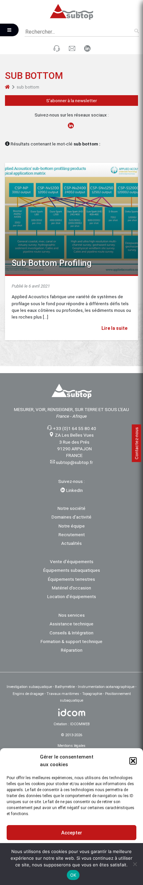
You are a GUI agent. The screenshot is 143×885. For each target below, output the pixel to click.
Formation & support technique (71, 641)
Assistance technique (71, 623)
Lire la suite (114, 328)
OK (73, 875)
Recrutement (72, 534)
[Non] (134, 864)
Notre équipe (72, 526)
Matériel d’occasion (71, 587)
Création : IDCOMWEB (72, 724)
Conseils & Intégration (71, 632)
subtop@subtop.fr (74, 462)
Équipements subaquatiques (71, 570)
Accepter (71, 833)
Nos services (72, 615)
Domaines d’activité (71, 517)
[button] (133, 761)
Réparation (71, 650)
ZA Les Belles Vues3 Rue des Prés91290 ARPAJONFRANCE (74, 445)
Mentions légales (71, 746)
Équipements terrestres (71, 579)
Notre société (71, 508)
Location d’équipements (71, 596)
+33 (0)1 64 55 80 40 (74, 428)
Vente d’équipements (71, 561)
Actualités (71, 543)
